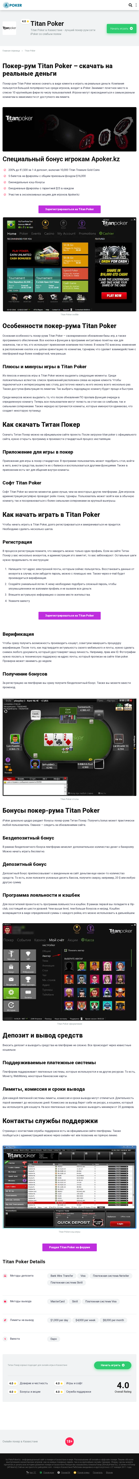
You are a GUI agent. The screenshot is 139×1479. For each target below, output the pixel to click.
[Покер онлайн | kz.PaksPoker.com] (12, 4)
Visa (83, 1275)
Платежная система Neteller (111, 1275)
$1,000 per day (59, 1320)
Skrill (75, 1301)
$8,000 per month (113, 1320)
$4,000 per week (85, 1320)
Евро (54, 1339)
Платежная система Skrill (67, 1282)
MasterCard (58, 1301)
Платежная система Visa (100, 1301)
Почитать (98, 1472)
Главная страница (11, 51)
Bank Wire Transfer (62, 1275)
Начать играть (119, 28)
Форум (109, 1472)
